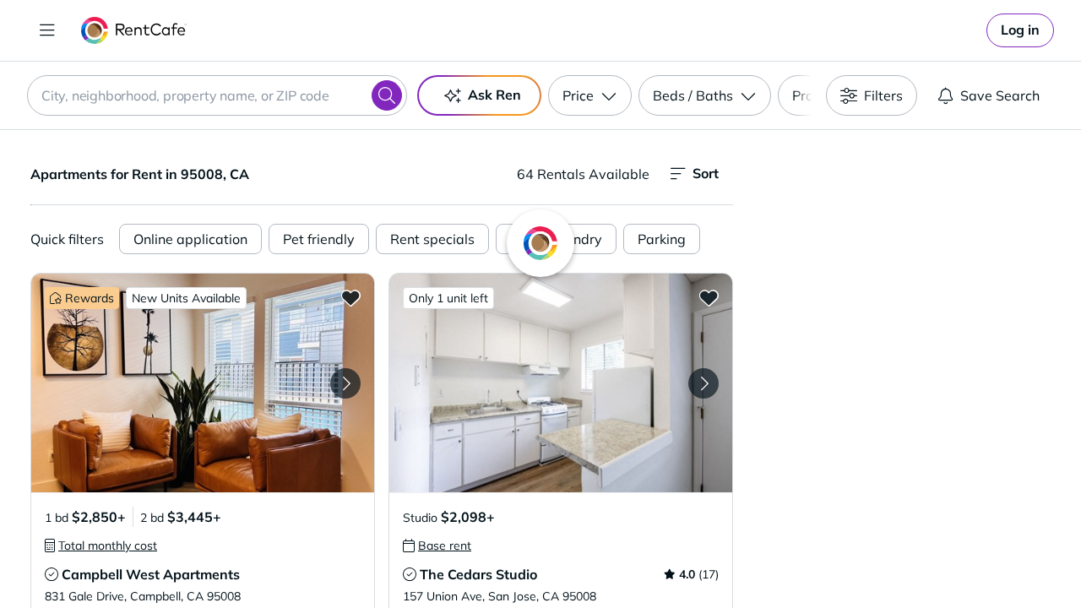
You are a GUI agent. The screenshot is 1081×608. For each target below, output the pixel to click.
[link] (1020, 30)
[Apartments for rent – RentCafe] (134, 30)
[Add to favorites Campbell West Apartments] (350, 297)
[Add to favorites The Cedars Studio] (708, 297)
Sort (706, 173)
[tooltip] (101, 545)
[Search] (387, 95)
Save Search (1000, 95)
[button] (202, 383)
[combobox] (217, 95)
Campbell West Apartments (151, 574)
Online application (190, 239)
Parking (662, 239)
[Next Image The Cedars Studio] (703, 383)
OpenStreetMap (993, 558)
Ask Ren (494, 94)
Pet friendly (319, 239)
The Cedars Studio (478, 574)
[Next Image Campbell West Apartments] (345, 383)
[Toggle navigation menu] (47, 30)
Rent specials (432, 239)
